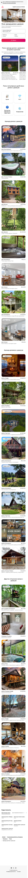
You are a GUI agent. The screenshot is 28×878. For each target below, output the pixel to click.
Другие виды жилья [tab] (6, 812)
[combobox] (13, 32)
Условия (19, 871)
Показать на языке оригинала (9, 3)
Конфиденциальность (11, 871)
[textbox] (7, 36)
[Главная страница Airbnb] (3, 7)
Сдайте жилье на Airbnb (19, 7)
